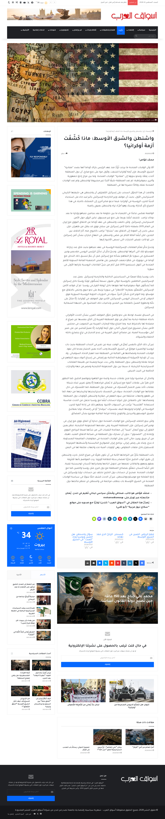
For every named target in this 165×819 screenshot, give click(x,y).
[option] (107, 598)
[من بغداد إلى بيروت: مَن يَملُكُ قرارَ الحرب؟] (44, 624)
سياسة (142, 30)
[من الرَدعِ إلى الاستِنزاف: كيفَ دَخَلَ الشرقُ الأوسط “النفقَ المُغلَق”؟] (20, 691)
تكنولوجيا (65, 30)
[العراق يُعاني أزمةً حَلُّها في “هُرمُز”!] (44, 636)
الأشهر (42, 575)
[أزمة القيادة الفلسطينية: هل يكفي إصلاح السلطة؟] (20, 665)
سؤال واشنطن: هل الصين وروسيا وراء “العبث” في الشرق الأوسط (82, 538)
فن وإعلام (78, 30)
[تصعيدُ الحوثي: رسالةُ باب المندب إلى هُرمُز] (75, 737)
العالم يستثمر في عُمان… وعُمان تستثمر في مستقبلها (126, 599)
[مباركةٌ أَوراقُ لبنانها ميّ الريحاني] (44, 600)
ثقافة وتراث (91, 30)
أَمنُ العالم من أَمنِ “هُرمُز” (143, 747)
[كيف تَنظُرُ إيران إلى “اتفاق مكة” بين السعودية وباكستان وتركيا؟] (41, 691)
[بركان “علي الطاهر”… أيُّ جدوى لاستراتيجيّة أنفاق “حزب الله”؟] (107, 737)
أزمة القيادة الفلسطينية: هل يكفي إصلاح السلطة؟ (20, 675)
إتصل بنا (11, 814)
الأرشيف (25, 30)
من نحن (28, 814)
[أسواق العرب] (134, 16)
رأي (121, 30)
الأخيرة (18, 575)
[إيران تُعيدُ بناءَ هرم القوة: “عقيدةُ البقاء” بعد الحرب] (41, 665)
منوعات (53, 30)
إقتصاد (131, 30)
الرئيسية (152, 30)
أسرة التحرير (19, 814)
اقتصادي (148, 588)
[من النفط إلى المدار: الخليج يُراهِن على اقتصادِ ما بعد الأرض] (44, 588)
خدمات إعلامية (38, 30)
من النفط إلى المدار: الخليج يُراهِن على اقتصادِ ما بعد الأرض (24, 587)
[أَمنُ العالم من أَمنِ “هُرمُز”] (140, 737)
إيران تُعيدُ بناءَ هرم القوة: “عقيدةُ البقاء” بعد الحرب (109, 2)
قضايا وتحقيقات (108, 30)
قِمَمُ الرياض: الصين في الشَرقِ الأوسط (141, 535)
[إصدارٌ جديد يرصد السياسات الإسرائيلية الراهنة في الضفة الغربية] (44, 612)
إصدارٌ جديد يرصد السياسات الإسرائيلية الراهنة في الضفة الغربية (23, 611)
